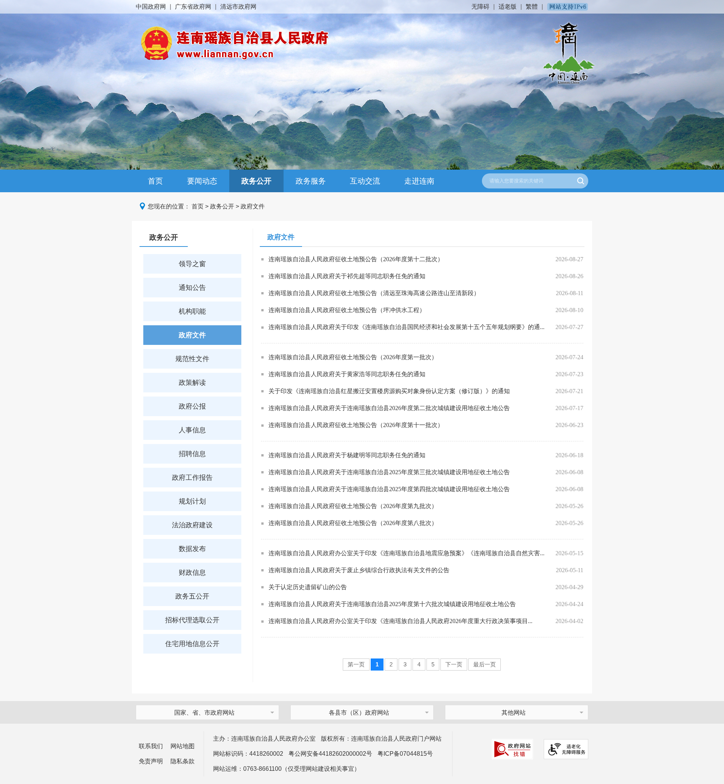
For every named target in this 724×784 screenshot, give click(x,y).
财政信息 (192, 572)
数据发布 (192, 549)
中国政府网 (151, 6)
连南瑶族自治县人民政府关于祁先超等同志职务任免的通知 (346, 276)
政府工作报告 (192, 477)
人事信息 (192, 430)
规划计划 (192, 501)
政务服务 (311, 181)
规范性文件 (192, 359)
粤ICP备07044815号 (405, 753)
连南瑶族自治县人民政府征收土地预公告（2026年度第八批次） (352, 523)
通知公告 (192, 287)
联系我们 (151, 746)
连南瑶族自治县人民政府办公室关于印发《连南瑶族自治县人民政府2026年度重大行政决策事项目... (400, 621)
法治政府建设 (192, 525)
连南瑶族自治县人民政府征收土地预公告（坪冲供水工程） (346, 310)
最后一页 (484, 664)
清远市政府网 (238, 6)
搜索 (580, 180)
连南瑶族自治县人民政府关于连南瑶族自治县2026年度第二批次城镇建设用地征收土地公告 (389, 408)
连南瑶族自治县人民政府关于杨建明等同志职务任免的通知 (346, 455)
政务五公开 (192, 596)
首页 (155, 181)
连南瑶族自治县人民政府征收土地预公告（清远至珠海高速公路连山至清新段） (374, 293)
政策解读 (192, 382)
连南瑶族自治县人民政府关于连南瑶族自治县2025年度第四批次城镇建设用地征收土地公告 (389, 489)
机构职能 (192, 311)
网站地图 (182, 746)
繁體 (532, 6)
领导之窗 (192, 264)
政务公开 (256, 181)
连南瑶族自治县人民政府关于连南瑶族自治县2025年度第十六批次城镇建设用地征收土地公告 (392, 604)
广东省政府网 (193, 6)
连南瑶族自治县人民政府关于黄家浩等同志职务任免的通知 (346, 374)
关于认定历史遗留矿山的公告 (307, 587)
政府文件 (253, 206)
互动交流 (365, 181)
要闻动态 (202, 181)
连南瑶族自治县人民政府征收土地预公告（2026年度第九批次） (352, 506)
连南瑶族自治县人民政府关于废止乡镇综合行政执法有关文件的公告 (358, 570)
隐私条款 (182, 761)
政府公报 (192, 406)
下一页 (453, 664)
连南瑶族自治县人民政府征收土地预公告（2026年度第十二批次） (355, 259)
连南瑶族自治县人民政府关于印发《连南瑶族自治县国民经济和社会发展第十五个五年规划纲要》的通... (406, 327)
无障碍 (480, 6)
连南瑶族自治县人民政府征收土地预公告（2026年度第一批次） (352, 357)
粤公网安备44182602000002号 (330, 753)
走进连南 (419, 181)
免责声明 (151, 761)
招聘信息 (192, 454)
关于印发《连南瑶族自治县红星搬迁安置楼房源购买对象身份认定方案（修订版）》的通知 (389, 391)
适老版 (508, 6)
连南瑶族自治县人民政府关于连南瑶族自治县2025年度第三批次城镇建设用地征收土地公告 (389, 472)
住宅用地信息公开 (192, 644)
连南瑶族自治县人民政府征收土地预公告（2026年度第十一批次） (355, 425)
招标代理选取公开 (192, 620)
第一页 (356, 664)
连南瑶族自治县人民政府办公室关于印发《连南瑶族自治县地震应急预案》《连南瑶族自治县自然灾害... (406, 553)
